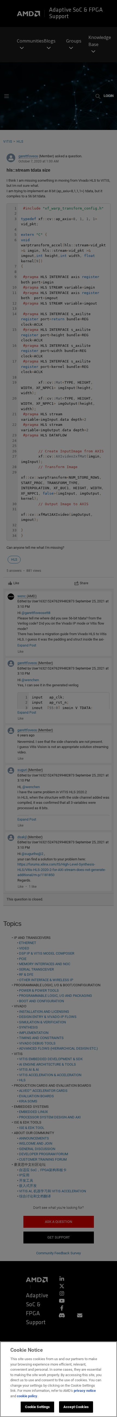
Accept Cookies (76, 1407)
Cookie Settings (37, 1407)
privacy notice (85, 1391)
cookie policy (27, 1396)
